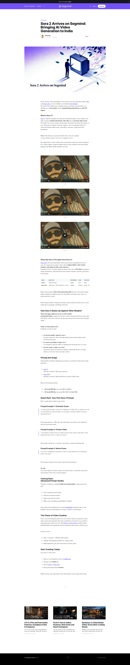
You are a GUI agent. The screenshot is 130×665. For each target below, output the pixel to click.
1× (79, 180)
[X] (68, 657)
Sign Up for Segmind (29, 6)
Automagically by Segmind (29, 657)
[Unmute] (82, 181)
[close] (128, 2)
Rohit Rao (47, 35)
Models (39, 6)
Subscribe (101, 6)
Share (86, 36)
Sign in (94, 6)
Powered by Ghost (102, 657)
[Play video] (65, 168)
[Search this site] (90, 6)
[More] (44, 6)
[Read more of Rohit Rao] (42, 36)
